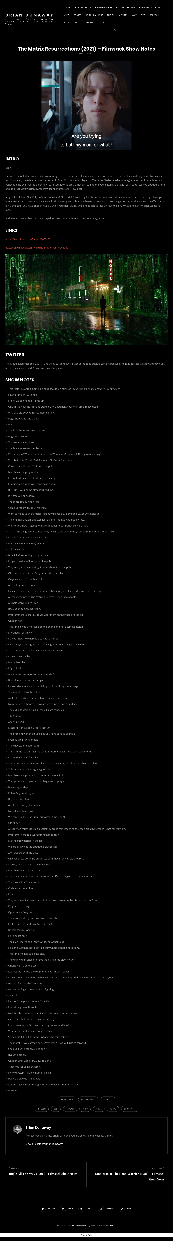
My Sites (123, 15)
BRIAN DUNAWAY (29, 15)
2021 (56, 1109)
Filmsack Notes (88, 1099)
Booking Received (125, 7)
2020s (43, 1109)
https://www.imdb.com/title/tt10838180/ (28, 239)
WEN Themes (110, 1225)
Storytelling (71, 22)
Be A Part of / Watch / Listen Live (92, 7)
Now (134, 15)
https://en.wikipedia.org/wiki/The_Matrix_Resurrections (36, 247)
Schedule (154, 15)
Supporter (88, 22)
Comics (77, 15)
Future (110, 15)
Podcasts (103, 22)
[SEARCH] (115, 30)
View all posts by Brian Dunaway (44, 1143)
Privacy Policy (86, 1235)
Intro (85, 1109)
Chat (66, 15)
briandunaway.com (149, 7)
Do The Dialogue (94, 15)
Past (143, 15)
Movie (99, 1109)
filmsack (70, 1109)
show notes (129, 1109)
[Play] (86, 299)
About (67, 7)
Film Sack (68, 1099)
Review (113, 1109)
